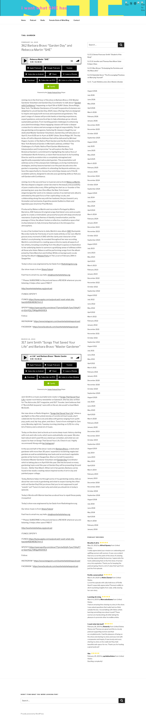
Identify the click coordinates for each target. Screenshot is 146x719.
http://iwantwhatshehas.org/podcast (36, 288)
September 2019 (93, 444)
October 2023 (92, 236)
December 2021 (93, 329)
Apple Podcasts (35, 68)
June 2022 (91, 304)
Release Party (43, 256)
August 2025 (92, 142)
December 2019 (93, 431)
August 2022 (92, 295)
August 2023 (92, 244)
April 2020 (91, 414)
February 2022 (92, 321)
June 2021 (91, 355)
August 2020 (92, 397)
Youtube (69, 68)
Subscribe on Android (36, 74)
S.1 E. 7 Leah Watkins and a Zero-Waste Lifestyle (105, 82)
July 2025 (91, 146)
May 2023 (91, 257)
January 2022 (92, 325)
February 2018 (92, 525)
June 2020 (91, 406)
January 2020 (92, 427)
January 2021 (92, 376)
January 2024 (92, 223)
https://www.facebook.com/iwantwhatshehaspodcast (55, 327)
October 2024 (92, 185)
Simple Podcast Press (54, 92)
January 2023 (92, 274)
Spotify (52, 86)
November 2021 (93, 333)
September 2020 (93, 393)
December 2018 (93, 482)
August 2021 (92, 346)
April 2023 (91, 261)
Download (31, 80)
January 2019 (92, 478)
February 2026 (92, 116)
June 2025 (91, 150)
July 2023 (91, 248)
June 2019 (91, 457)
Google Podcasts (53, 68)
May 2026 (91, 104)
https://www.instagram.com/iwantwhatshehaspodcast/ (57, 321)
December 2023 (93, 227)
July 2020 (91, 402)
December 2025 (93, 125)
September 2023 (93, 240)
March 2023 (92, 265)
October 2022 (92, 287)
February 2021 (92, 372)
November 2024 (93, 180)
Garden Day (62, 460)
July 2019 (90, 453)
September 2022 (93, 291)
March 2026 (92, 112)
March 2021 (91, 367)
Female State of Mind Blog (59, 20)
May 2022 (91, 308)
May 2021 (91, 359)
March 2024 (92, 214)
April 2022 (91, 312)
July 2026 (91, 95)
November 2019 (93, 436)
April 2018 (91, 517)
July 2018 (90, 504)
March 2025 (92, 163)
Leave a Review (71, 74)
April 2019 (91, 465)
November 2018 (93, 487)
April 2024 (91, 210)
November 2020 (93, 385)
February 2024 (92, 219)
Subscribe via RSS (48, 80)
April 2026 (91, 108)
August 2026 (92, 91)
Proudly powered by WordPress (32, 714)
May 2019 (91, 461)
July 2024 (91, 197)
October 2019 (92, 440)
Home (23, 20)
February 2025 (92, 167)
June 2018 (91, 508)
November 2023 (93, 231)
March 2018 (91, 521)
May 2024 (91, 206)
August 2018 (92, 499)
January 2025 (92, 172)
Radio (42, 20)
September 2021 (93, 342)
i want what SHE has (44, 7)
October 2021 (92, 338)
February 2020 (92, 423)
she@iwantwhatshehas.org (59, 275)
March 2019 (91, 470)
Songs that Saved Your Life (62, 413)
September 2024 (93, 189)
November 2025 (93, 129)
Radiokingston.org (69, 264)
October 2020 (92, 389)
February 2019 (92, 474)
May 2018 (91, 512)
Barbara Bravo (62, 449)
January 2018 (92, 529)
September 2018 (93, 495)
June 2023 (91, 253)
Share (54, 74)
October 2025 (92, 133)
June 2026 (91, 99)
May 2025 (91, 155)
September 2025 (93, 138)
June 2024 (91, 202)
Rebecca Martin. (73, 182)
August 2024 (92, 193)
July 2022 (90, 299)
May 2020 (91, 410)
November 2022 (93, 282)
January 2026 (92, 121)
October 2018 (92, 491)
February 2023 (92, 270)
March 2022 (91, 316)
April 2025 (91, 159)
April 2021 (91, 363)
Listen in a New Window (70, 80)
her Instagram (48, 443)
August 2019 (92, 448)
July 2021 (90, 351)
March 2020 (92, 419)
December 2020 (93, 380)
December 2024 (93, 176)
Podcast (33, 20)
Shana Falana (47, 269)
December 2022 (93, 278)
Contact (77, 20)
